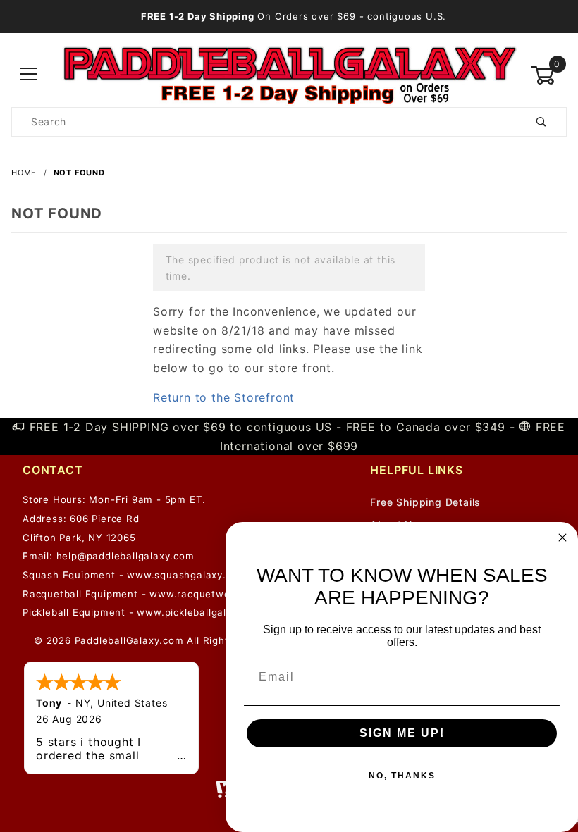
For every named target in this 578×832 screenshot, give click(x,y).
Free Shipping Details (425, 502)
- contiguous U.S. (293, 16)
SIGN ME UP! (402, 733)
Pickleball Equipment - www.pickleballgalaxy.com (145, 612)
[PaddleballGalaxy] (289, 74)
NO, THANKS (402, 776)
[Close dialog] (562, 537)
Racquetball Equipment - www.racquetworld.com (145, 594)
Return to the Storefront (224, 397)
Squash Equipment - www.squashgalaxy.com (135, 574)
